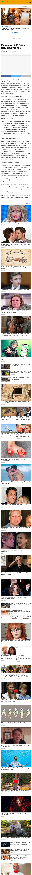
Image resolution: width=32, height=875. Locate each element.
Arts (5, 42)
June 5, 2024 (14, 51)
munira (7, 51)
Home (2, 42)
